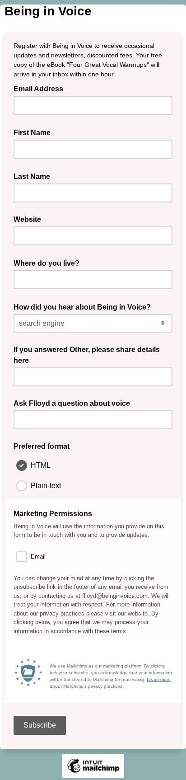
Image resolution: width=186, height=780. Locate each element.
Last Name (35, 176)
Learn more (159, 679)
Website (27, 219)
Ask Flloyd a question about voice (72, 403)
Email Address (41, 88)
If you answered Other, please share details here (87, 355)
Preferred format (42, 446)
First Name (35, 132)
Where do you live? (49, 263)
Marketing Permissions (53, 513)
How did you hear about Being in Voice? (85, 306)
